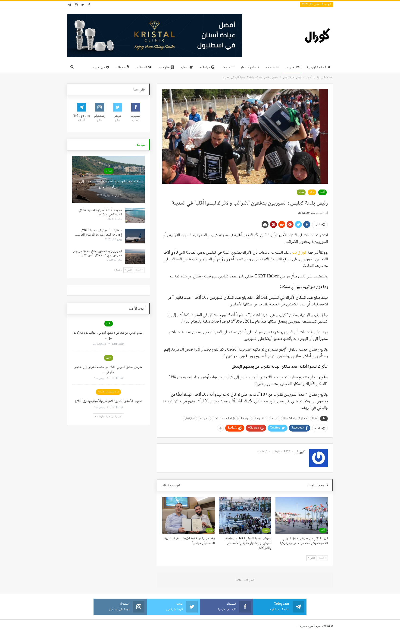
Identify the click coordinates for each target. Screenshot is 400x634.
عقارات (165, 67)
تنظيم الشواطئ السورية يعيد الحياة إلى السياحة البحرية (108, 184)
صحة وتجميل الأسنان (108, 391)
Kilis (314, 418)
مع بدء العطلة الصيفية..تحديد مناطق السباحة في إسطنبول (100, 212)
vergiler (204, 418)
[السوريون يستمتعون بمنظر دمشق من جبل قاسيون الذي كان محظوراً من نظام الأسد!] (135, 256)
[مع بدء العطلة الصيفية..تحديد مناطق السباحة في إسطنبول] (135, 215)
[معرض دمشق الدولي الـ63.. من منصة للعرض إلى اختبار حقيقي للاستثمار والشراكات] (245, 515)
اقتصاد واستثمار (250, 67)
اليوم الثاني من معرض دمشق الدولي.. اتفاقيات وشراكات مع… (108, 335)
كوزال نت (299, 252)
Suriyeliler (260, 418)
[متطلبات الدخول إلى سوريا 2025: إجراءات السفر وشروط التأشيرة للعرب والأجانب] (135, 236)
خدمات (270, 67)
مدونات (120, 67)
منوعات (225, 67)
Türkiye (245, 418)
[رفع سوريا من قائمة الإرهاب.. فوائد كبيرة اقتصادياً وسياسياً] (188, 515)
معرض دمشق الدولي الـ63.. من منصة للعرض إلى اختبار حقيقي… (109, 369)
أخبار (292, 67)
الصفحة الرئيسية (316, 67)
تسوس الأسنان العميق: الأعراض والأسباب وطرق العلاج (108, 401)
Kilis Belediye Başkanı (295, 418)
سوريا (301, 192)
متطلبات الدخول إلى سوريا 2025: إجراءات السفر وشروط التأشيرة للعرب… (98, 233)
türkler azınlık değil (224, 418)
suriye (274, 418)
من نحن (100, 67)
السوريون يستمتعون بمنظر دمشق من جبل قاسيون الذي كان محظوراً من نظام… (97, 253)
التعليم (184, 67)
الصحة (143, 67)
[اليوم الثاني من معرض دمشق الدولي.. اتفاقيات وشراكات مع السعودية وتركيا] (301, 515)
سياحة (206, 67)
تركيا (311, 192)
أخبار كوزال (190, 418)
